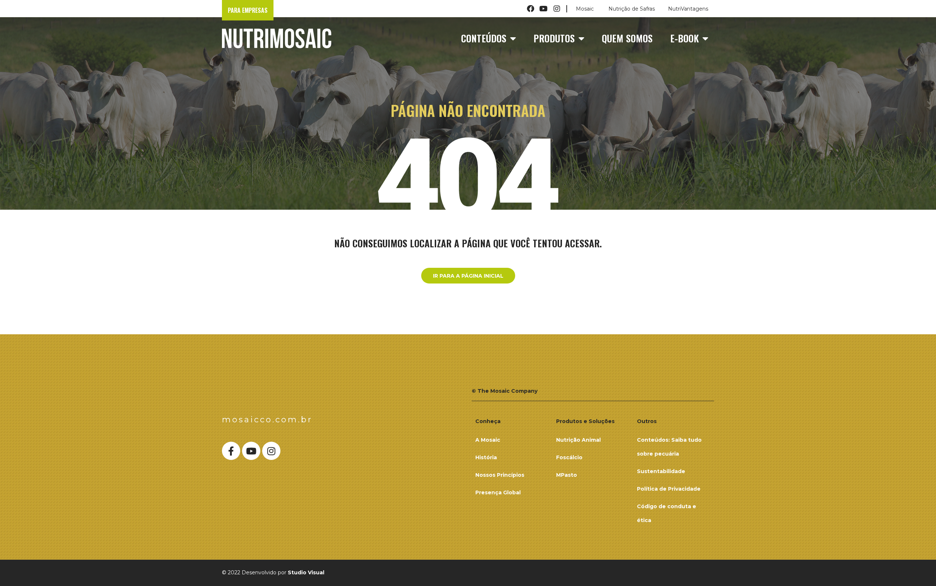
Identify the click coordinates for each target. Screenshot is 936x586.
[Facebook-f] (231, 451)
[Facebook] (530, 8)
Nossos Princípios (499, 475)
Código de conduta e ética (666, 513)
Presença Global (498, 492)
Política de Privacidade (669, 489)
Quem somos (627, 38)
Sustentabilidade (661, 471)
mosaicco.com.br (267, 420)
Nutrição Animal (578, 440)
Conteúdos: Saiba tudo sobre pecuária (669, 447)
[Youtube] (543, 8)
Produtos (554, 38)
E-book (684, 38)
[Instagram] (557, 8)
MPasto (566, 475)
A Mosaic (487, 440)
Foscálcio (569, 457)
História (486, 457)
